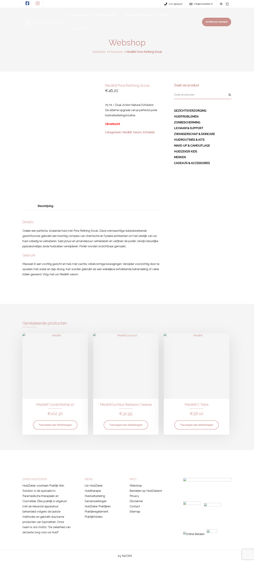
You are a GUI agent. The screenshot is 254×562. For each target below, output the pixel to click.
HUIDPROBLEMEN (186, 116)
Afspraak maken (36, 458)
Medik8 (127, 132)
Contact (135, 506)
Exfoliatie (149, 132)
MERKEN (180, 157)
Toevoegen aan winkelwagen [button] (55, 425)
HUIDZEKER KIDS (185, 151)
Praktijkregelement (96, 511)
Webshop (136, 485)
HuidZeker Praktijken (98, 506)
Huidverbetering (95, 496)
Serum (137, 132)
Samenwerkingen (96, 501)
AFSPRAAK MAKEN (216, 22)
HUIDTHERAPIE (106, 15)
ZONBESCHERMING (187, 122)
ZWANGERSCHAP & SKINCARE (194, 134)
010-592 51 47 (143, 458)
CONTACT (78, 28)
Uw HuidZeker (94, 485)
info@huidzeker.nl (178, 458)
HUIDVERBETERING (139, 15)
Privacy (134, 496)
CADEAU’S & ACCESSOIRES (192, 163)
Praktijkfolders (94, 516)
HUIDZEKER (79, 15)
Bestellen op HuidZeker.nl (146, 490)
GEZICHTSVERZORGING (190, 110)
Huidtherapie (93, 490)
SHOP (164, 15)
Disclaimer (136, 501)
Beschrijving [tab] (45, 206)
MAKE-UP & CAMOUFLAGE (192, 145)
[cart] (227, 4)
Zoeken (230, 94)
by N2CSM (125, 556)
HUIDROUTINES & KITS (189, 139)
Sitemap (135, 511)
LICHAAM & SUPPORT (188, 128)
